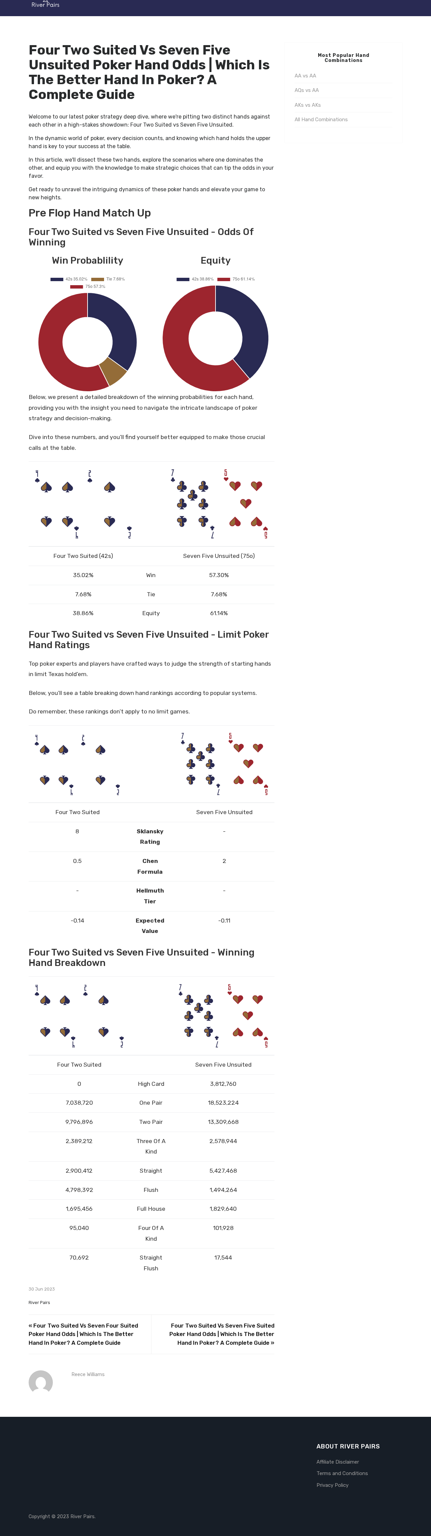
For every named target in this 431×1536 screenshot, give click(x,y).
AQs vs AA (307, 90)
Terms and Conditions (342, 1473)
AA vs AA (305, 76)
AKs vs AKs (308, 105)
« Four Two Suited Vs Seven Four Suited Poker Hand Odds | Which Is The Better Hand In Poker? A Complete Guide (83, 1334)
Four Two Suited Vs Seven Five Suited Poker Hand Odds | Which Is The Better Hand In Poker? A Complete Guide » (221, 1334)
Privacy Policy (333, 1485)
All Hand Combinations (321, 119)
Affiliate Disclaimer (338, 1462)
